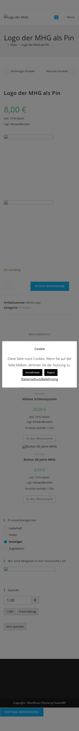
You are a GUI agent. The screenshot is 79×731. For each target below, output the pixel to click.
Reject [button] (51, 372)
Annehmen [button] (32, 372)
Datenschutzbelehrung (39, 379)
